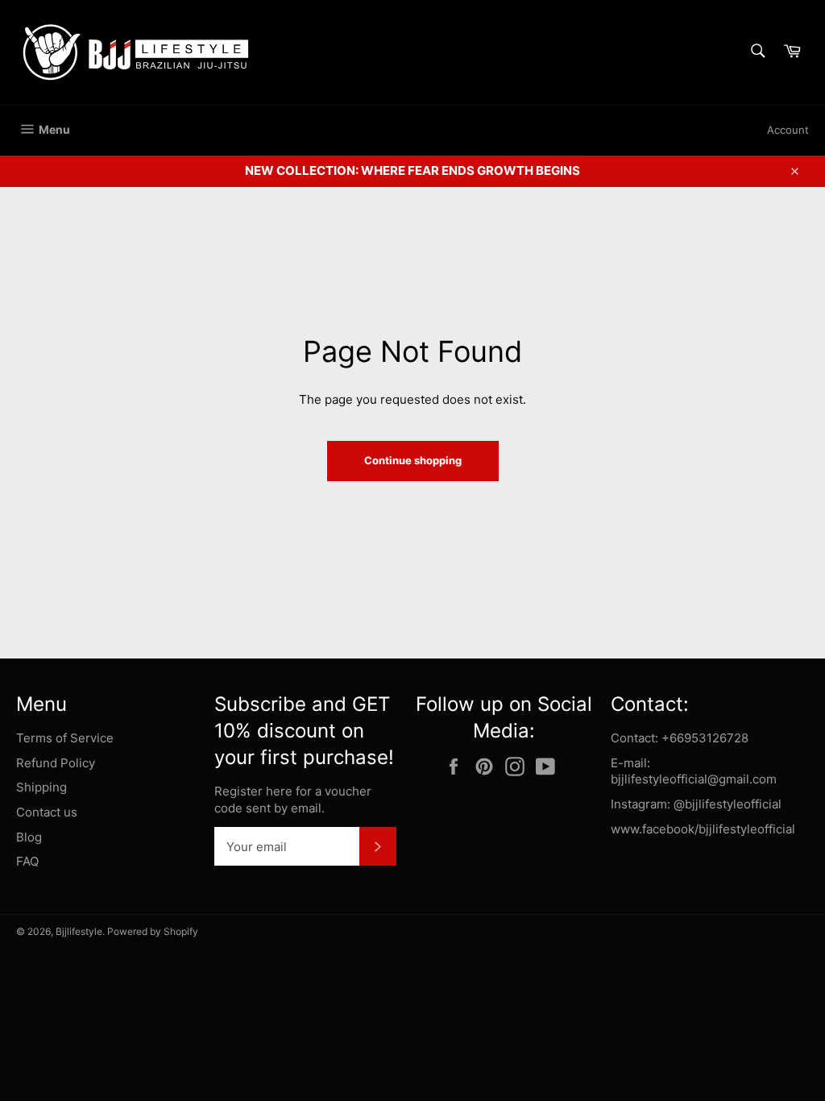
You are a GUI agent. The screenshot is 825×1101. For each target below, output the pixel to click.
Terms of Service (65, 738)
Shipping (41, 787)
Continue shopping (413, 460)
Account (788, 129)
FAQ (27, 861)
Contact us (46, 812)
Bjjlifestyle (79, 931)
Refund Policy (55, 763)
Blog (29, 837)
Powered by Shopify (152, 931)
